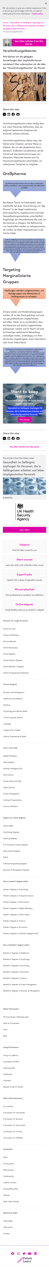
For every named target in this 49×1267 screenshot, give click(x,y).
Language (7, 724)
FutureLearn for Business (13, 1119)
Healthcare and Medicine (12, 699)
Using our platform (10, 1055)
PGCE (5, 857)
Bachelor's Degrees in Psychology (16, 959)
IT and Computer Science (13, 717)
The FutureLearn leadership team (16, 1017)
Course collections (10, 806)
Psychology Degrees (11, 832)
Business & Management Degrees (16, 870)
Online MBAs (8, 826)
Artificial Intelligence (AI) (12, 768)
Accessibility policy (10, 1189)
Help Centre (8, 1227)
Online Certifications (11, 635)
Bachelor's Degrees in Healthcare (16, 953)
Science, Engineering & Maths (14, 736)
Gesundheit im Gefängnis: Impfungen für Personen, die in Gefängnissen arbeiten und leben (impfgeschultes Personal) (23, 25)
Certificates (7, 1074)
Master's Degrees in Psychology (15, 889)
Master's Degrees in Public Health (16, 914)
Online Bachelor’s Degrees (13, 666)
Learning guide (9, 1068)
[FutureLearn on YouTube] (29, 1253)
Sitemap (6, 1195)
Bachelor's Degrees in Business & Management (21, 991)
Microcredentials (9, 641)
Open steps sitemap (11, 1201)
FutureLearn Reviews (11, 1062)
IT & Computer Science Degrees (15, 845)
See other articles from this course (24, 446)
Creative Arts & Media (11, 730)
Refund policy (8, 1170)
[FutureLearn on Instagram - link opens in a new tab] (18, 1253)
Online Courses (9, 629)
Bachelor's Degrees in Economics (16, 972)
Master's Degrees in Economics (15, 927)
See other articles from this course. (29, 42)
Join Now (24, 529)
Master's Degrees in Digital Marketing (17, 908)
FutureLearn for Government (14, 1125)
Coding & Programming (12, 800)
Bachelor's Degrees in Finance (15, 978)
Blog (5, 1036)
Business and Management (13, 692)
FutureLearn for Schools (12, 1131)
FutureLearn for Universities (14, 1113)
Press (5, 1029)
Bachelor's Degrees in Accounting (16, 965)
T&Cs (5, 1157)
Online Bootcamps (10, 648)
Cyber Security (9, 787)
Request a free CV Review (13, 1087)
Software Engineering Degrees (15, 863)
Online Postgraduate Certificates (16, 673)
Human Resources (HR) (12, 781)
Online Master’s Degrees (12, 660)
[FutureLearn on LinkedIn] (35, 1253)
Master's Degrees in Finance (14, 921)
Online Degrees (9, 654)
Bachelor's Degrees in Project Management (20, 984)
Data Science (8, 775)
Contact (6, 1233)
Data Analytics (9, 762)
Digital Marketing (10, 756)
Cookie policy (8, 1176)
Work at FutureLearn (11, 1023)
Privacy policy (8, 1163)
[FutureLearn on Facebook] (13, 1253)
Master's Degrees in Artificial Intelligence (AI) (20, 933)
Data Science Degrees (11, 851)
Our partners (8, 1106)
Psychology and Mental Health (15, 711)
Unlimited (7, 1080)
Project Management (11, 794)
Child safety (8, 1221)
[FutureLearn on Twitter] (24, 1253)
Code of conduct (9, 1182)
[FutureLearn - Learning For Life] (24, 1259)
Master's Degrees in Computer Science (18, 896)
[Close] (46, 3)
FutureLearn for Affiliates (13, 1138)
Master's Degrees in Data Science (16, 902)
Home (5, 22)
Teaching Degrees (10, 838)
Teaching (6, 705)
